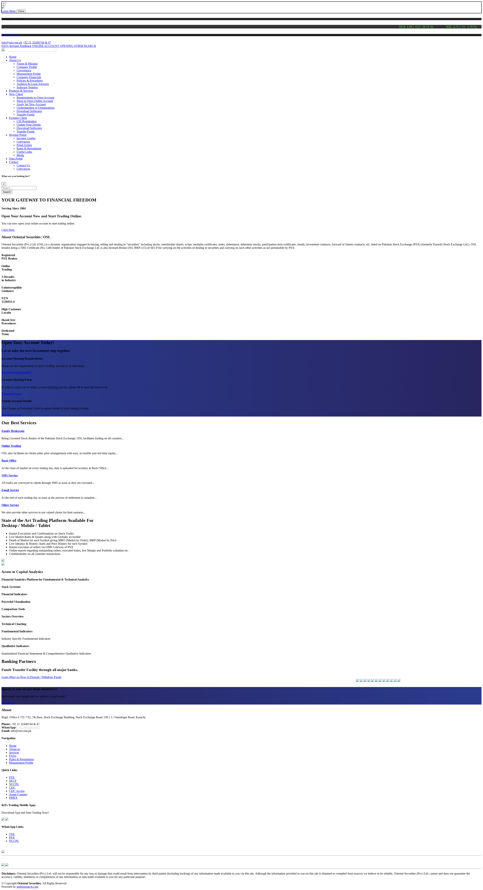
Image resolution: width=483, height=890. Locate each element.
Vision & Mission (27, 63)
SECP (12, 780)
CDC (12, 787)
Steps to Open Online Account (35, 101)
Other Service (10, 505)
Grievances (23, 141)
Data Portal (15, 158)
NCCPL (14, 784)
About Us (15, 60)
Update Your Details (29, 124)
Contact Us (23, 165)
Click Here (8, 229)
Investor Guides (26, 138)
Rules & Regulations (29, 148)
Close (21, 11)
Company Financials (29, 77)
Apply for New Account (31, 104)
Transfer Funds (26, 114)
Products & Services (21, 90)
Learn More (9, 11)
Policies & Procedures (30, 80)
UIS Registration (27, 121)
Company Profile (27, 67)
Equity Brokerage (13, 431)
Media (20, 155)
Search (7, 192)
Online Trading (11, 445)
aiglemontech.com (27, 886)
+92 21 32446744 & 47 (37, 42)
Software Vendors (27, 87)
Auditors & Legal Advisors (33, 84)
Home (12, 56)
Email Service (10, 490)
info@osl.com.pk (12, 42)
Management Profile (29, 73)
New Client (16, 94)
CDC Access (17, 791)
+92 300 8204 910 (28, 727)
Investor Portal (17, 134)
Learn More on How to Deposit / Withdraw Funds (31, 677)
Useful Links (24, 151)
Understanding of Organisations (36, 107)
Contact (13, 162)
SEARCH (90, 45)
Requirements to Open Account (35, 97)
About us (14, 749)
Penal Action (24, 145)
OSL (12, 834)
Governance (24, 70)
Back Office (9, 460)
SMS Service (10, 475)
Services (14, 752)
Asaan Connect (18, 794)
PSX (12, 777)
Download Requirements (16, 372)
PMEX (13, 797)
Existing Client (18, 117)
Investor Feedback (20, 45)
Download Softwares (29, 111)
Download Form (11, 393)
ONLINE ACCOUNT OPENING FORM (58, 45)
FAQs (5, 45)
